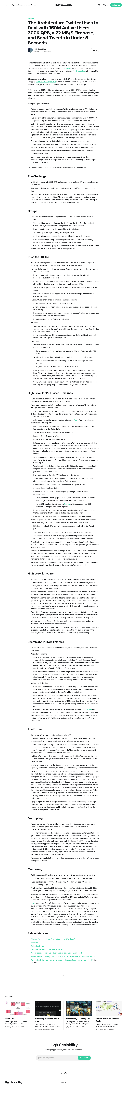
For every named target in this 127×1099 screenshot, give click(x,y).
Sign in (105, 5)
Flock (76, 420)
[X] (62, 1073)
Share (95, 50)
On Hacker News (37, 946)
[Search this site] (99, 5)
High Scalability (63, 4)
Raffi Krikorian (66, 68)
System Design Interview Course (24, 5)
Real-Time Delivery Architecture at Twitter (47, 949)
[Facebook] (65, 1073)
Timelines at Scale (79, 71)
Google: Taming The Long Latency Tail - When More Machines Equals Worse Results (63, 956)
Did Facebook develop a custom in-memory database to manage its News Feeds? (62, 960)
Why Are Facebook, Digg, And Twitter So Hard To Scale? (53, 939)
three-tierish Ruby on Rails (46, 82)
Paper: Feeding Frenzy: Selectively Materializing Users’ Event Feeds (57, 953)
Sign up (63, 1082)
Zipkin (33, 903)
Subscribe (116, 5)
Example (31, 18)
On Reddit (34, 943)
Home (7, 5)
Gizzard (67, 504)
